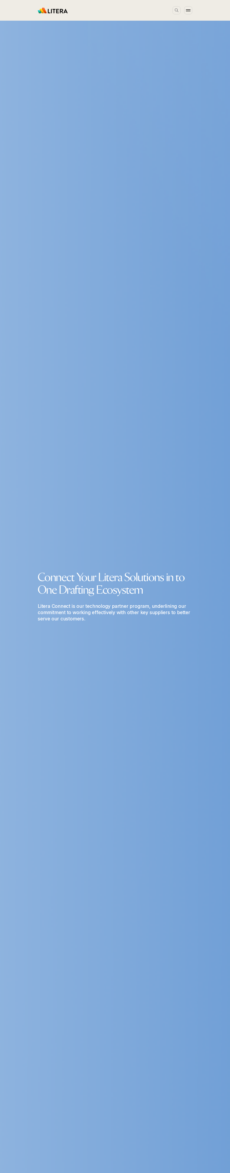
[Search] (176, 10)
